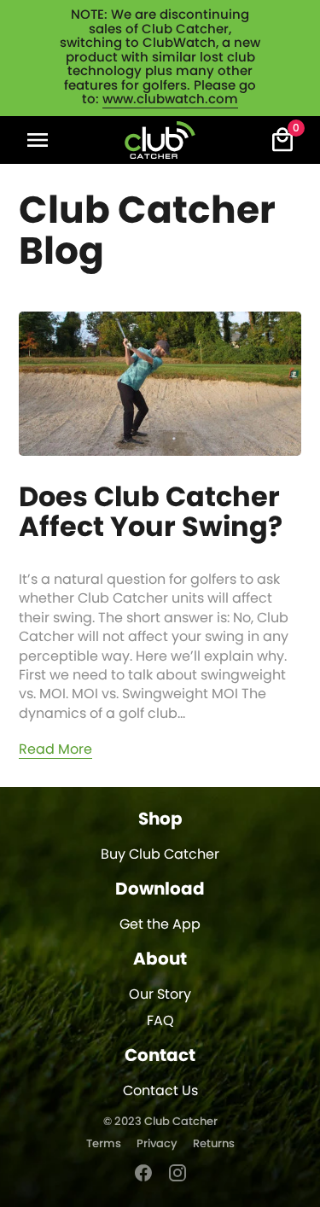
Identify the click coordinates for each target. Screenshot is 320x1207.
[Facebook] (143, 1173)
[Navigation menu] (37, 140)
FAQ (160, 1021)
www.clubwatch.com (170, 99)
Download (160, 889)
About (160, 959)
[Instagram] (177, 1173)
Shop (160, 819)
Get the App (160, 924)
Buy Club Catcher (160, 854)
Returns (214, 1144)
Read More (55, 749)
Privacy (157, 1144)
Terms (103, 1144)
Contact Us (160, 1091)
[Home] (160, 140)
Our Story (160, 994)
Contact (160, 1055)
